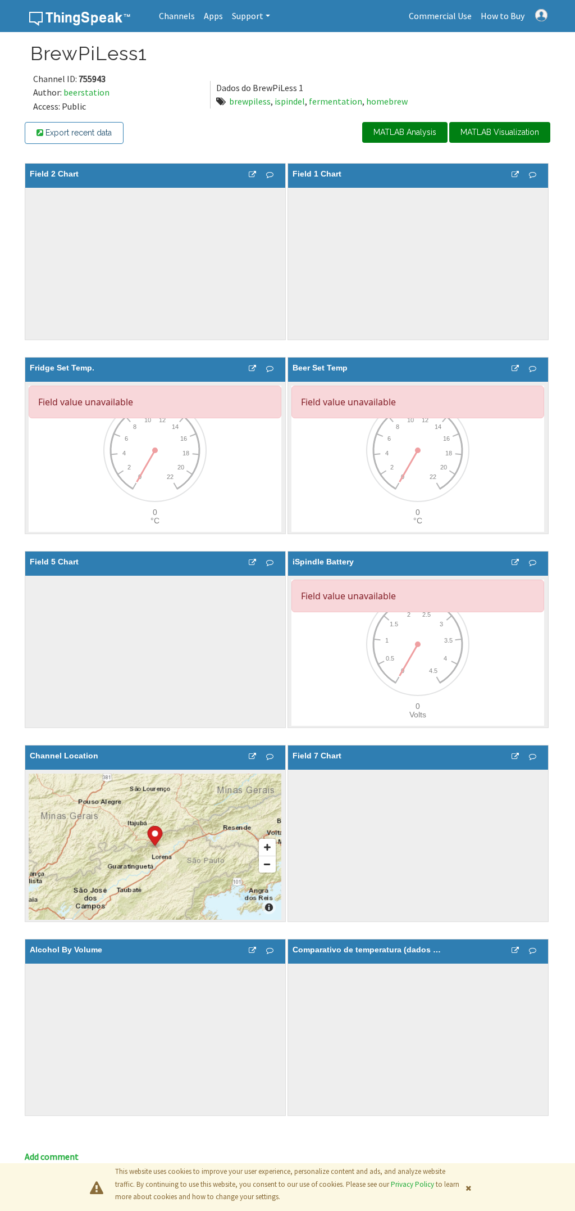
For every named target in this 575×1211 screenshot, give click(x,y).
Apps (213, 15)
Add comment (52, 1156)
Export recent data (77, 132)
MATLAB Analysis (404, 132)
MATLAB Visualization (499, 132)
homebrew (387, 101)
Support (247, 15)
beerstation (86, 92)
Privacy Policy (412, 1184)
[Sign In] (541, 14)
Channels (177, 15)
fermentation (335, 101)
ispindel (290, 101)
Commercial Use (440, 15)
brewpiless (250, 101)
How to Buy (502, 15)
